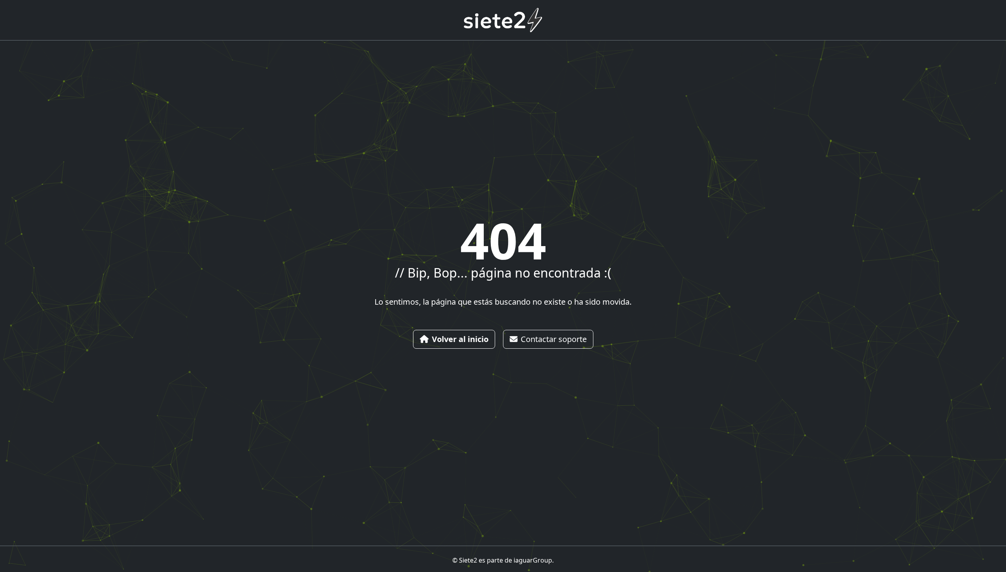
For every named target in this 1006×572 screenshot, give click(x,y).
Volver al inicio (460, 339)
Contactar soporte (554, 339)
